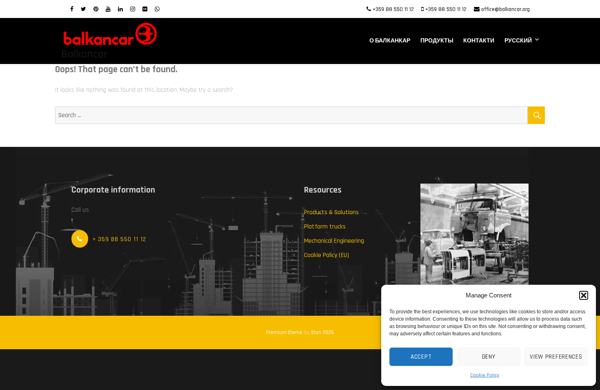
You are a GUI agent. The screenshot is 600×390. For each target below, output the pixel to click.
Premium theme (284, 332)
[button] (584, 295)
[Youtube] (108, 9)
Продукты (436, 40)
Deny (489, 357)
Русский (518, 40)
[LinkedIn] (120, 9)
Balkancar (84, 54)
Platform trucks (325, 226)
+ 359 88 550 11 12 (119, 239)
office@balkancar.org (505, 9)
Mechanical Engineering (334, 241)
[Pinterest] (95, 9)
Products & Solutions (331, 212)
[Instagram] (132, 9)
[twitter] (83, 9)
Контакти (478, 40)
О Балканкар (389, 40)
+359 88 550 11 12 (393, 9)
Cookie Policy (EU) (326, 255)
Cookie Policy (484, 375)
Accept (421, 357)
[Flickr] (144, 9)
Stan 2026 (322, 332)
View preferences (556, 357)
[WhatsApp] (157, 9)
